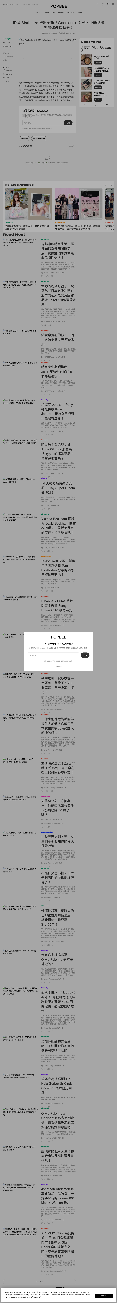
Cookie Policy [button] (75, 1294)
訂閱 (85, 655)
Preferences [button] (36, 1297)
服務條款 (63, 661)
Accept (103, 1296)
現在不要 (59, 666)
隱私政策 (69, 661)
